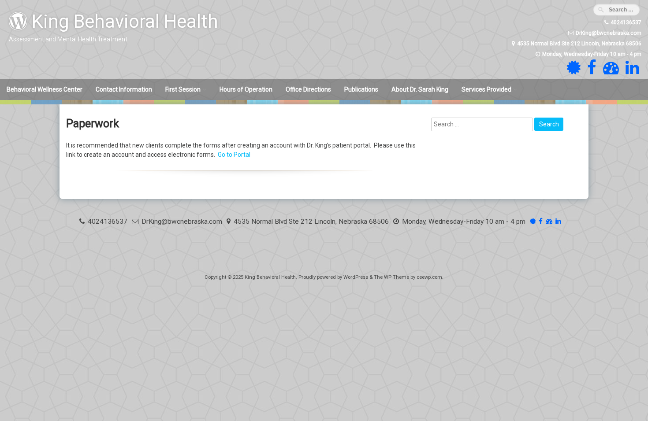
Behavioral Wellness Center (44, 89)
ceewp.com (429, 277)
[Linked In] (631, 71)
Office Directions (308, 89)
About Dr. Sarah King (419, 89)
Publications (361, 89)
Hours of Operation (246, 89)
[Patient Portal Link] (610, 71)
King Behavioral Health (122, 21)
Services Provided (486, 89)
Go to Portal (234, 154)
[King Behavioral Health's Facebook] (591, 71)
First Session (183, 89)
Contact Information (124, 89)
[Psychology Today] (572, 71)
